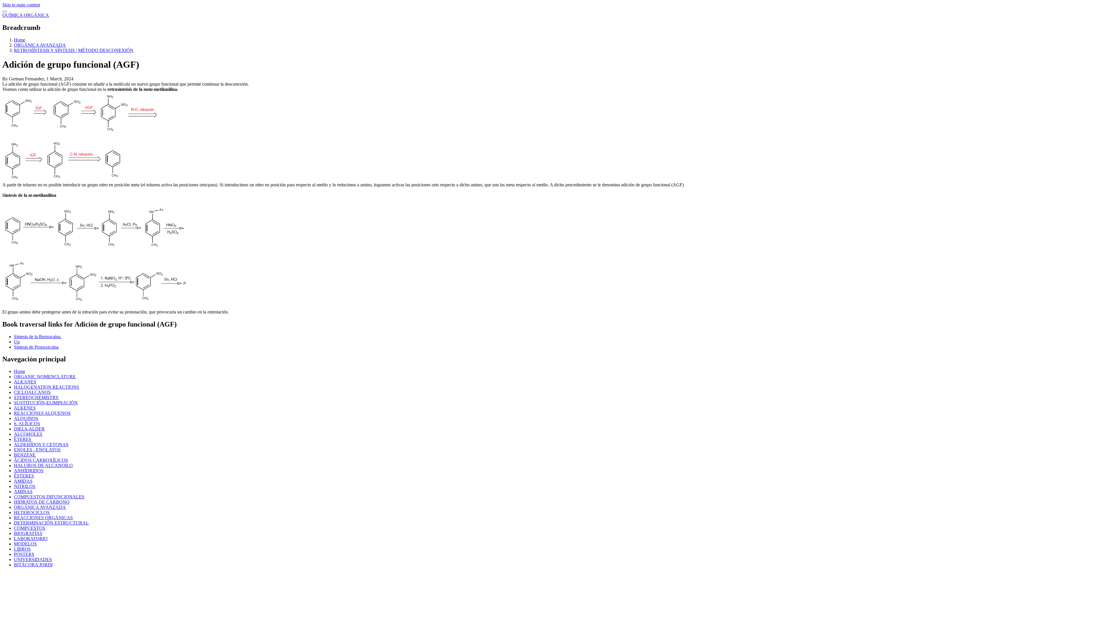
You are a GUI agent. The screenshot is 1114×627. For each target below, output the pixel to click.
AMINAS (23, 491)
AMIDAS (23, 481)
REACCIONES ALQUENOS (42, 413)
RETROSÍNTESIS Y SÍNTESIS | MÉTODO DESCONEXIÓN (73, 50)
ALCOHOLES (28, 434)
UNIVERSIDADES (33, 559)
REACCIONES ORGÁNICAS (43, 517)
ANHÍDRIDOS (29, 470)
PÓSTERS (24, 554)
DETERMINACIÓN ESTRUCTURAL (51, 522)
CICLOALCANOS (32, 392)
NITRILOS (24, 486)
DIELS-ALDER (29, 428)
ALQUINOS (26, 418)
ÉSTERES (24, 475)
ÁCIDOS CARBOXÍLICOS (41, 460)
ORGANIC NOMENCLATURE (45, 376)
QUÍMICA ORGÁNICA (25, 15)
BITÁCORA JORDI (33, 564)
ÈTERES (22, 439)
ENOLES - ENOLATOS (37, 449)
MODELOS (25, 543)
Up (17, 341)
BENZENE (25, 455)
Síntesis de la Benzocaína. (38, 336)
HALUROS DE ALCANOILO (43, 465)
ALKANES (25, 381)
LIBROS (22, 549)
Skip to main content (21, 4)
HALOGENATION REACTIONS (46, 387)
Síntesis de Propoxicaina (36, 347)
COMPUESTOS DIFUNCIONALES (49, 496)
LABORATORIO (31, 538)
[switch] (4, 11)
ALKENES (25, 408)
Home (19, 39)
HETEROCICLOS (32, 512)
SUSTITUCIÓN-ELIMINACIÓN (46, 402)
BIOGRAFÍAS (28, 533)
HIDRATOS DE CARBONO (42, 502)
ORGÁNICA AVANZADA (40, 45)
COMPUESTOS (29, 528)
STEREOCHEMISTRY (36, 397)
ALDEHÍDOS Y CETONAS (41, 444)
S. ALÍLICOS (27, 423)
